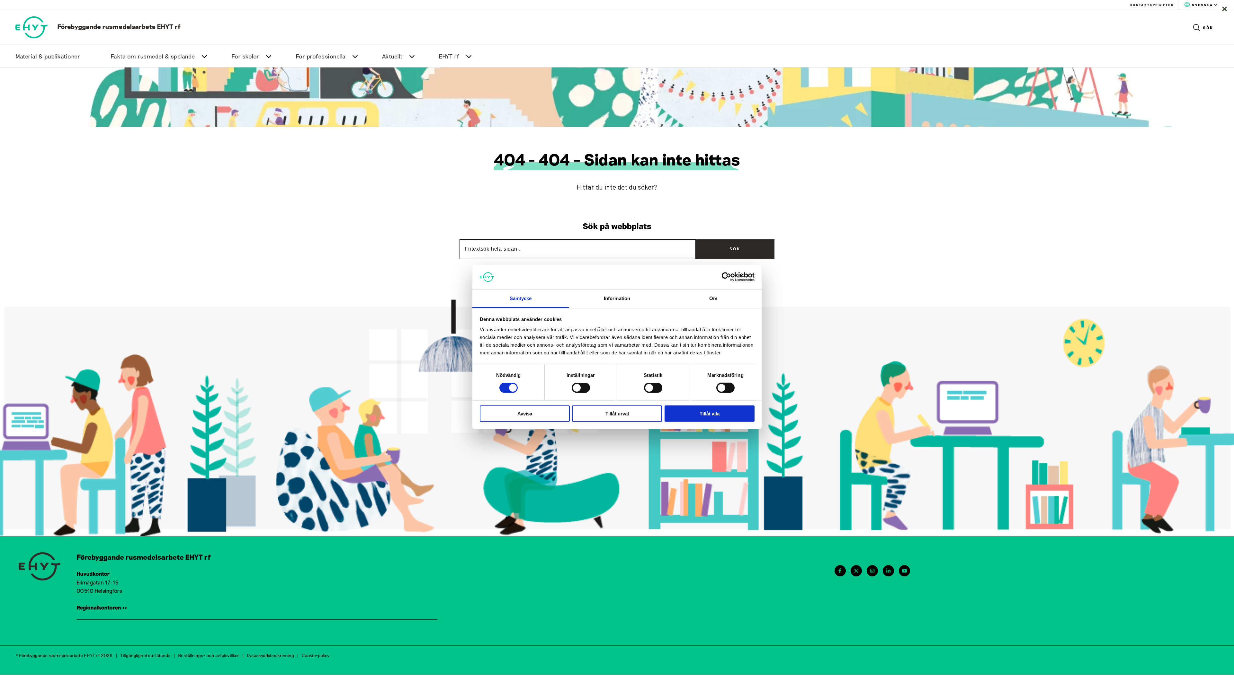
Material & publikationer (47, 56)
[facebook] (839, 570)
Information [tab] (617, 298)
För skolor (245, 56)
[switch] (581, 388)
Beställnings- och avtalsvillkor (208, 655)
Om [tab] (713, 298)
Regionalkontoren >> (101, 607)
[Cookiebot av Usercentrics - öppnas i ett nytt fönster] (726, 277)
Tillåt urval (617, 413)
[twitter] (856, 570)
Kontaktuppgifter (1152, 5)
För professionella (321, 56)
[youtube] (904, 570)
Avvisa (524, 413)
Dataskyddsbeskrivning (270, 655)
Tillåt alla (710, 413)
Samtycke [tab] (521, 298)
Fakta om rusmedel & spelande (153, 56)
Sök (1208, 27)
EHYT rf (449, 56)
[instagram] (872, 570)
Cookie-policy (315, 655)
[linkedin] (888, 570)
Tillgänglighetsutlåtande (145, 655)
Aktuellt (392, 56)
